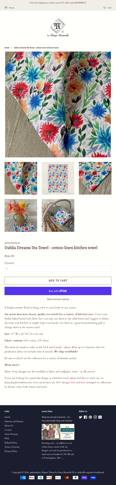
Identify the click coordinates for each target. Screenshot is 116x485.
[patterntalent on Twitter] (80, 417)
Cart (109, 7)
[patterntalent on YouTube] (100, 417)
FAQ (7, 438)
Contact (8, 429)
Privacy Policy (11, 451)
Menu (11, 7)
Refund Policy (11, 442)
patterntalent (35, 472)
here (73, 382)
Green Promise (11, 434)
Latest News (47, 411)
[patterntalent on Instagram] (95, 417)
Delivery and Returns (14, 421)
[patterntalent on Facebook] (85, 417)
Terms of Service (12, 447)
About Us (9, 425)
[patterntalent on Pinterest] (90, 417)
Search (7, 417)
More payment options (58, 298)
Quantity (9, 263)
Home (7, 47)
